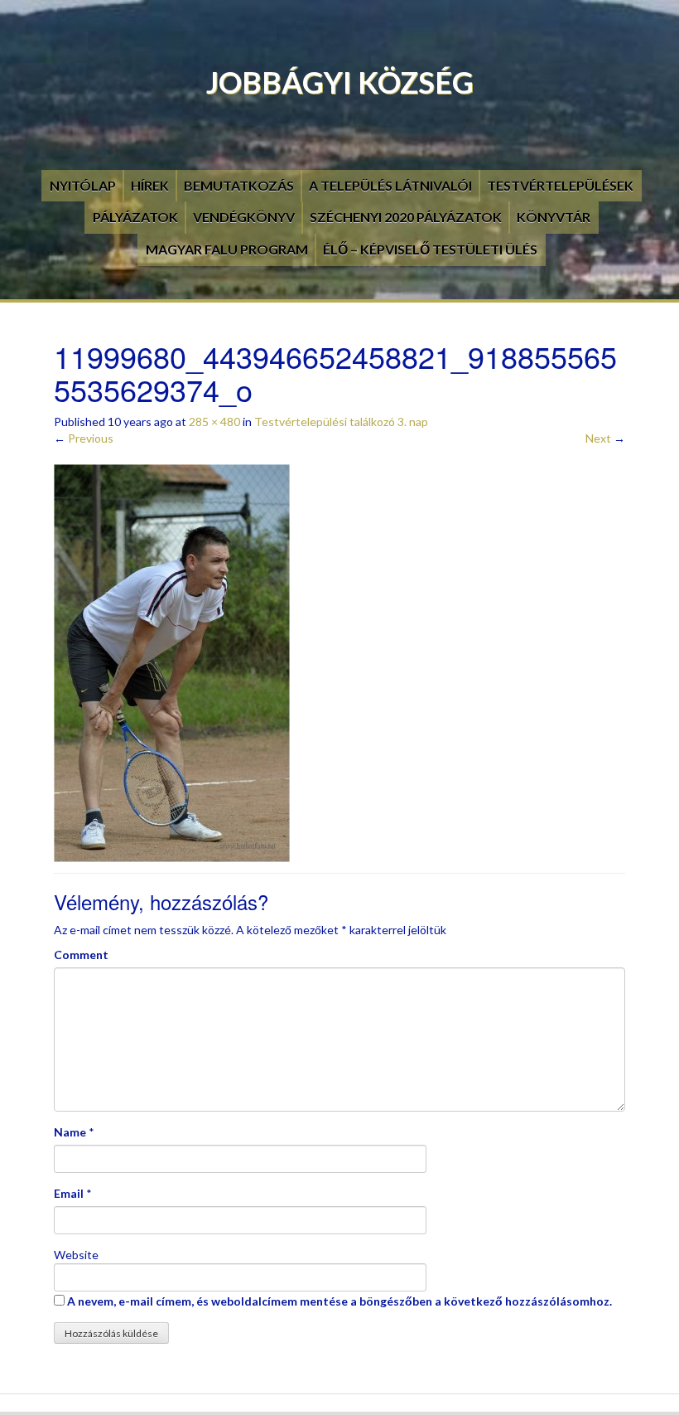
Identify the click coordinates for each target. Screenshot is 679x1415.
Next (605, 438)
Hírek (150, 185)
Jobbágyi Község (340, 82)
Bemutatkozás (239, 185)
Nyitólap (83, 185)
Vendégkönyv (244, 217)
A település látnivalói (390, 185)
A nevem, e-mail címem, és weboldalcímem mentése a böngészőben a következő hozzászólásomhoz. (339, 1301)
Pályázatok (135, 217)
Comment (81, 954)
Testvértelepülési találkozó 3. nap (341, 421)
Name (70, 1132)
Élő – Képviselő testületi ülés (430, 249)
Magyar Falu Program (227, 249)
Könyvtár (553, 217)
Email (69, 1193)
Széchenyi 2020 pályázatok (406, 217)
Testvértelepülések (560, 185)
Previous (83, 438)
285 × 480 (214, 421)
